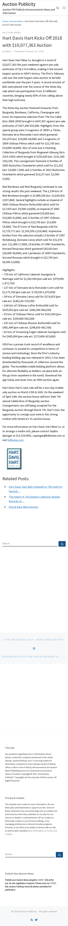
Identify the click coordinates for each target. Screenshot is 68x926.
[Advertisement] (34, 587)
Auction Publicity (28, 911)
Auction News (16, 21)
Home (5, 21)
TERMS (53, 883)
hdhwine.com (16, 440)
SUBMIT (41, 880)
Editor (8, 51)
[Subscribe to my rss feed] (32, 920)
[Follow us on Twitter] (36, 920)
